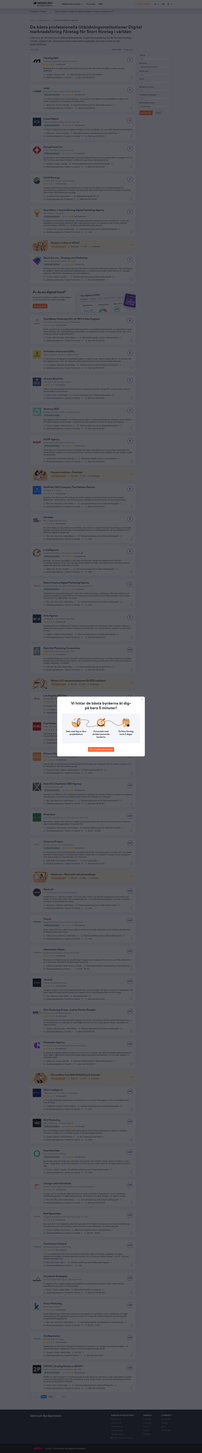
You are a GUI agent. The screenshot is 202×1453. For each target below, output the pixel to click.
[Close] (142, 699)
